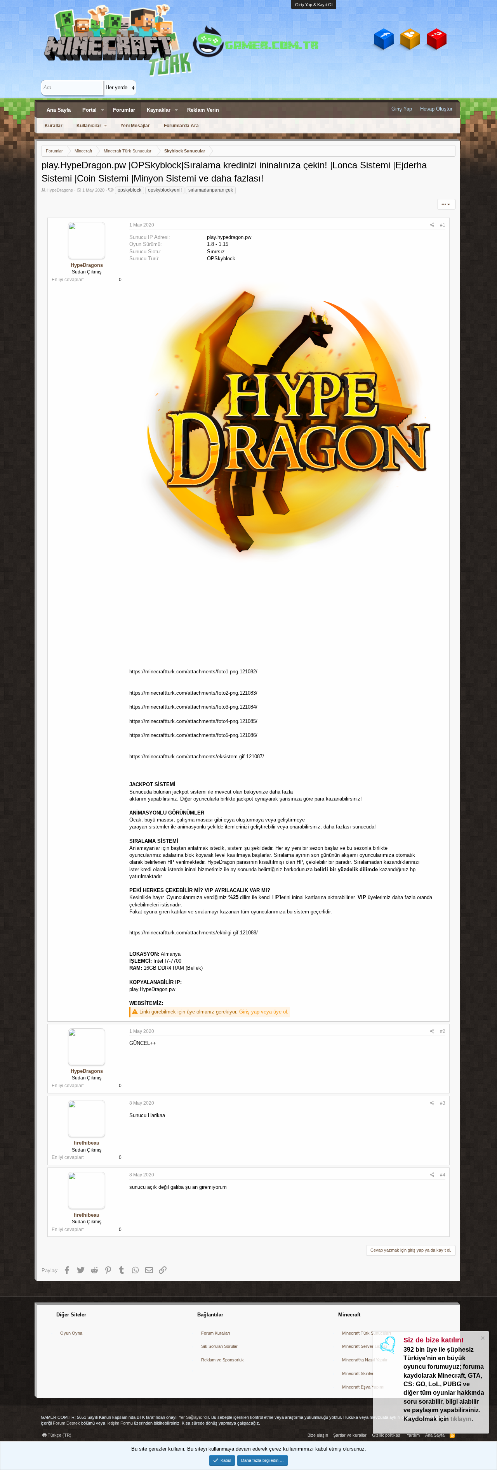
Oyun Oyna (71, 1333)
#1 (442, 225)
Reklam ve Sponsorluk (222, 1360)
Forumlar (124, 110)
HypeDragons (60, 190)
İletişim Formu (119, 1423)
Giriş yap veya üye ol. (263, 1012)
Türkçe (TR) (59, 1435)
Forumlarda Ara (181, 125)
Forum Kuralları (215, 1333)
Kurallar (54, 125)
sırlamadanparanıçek (210, 190)
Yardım (413, 1435)
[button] (102, 110)
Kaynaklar (158, 110)
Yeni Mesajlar (135, 125)
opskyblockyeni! (165, 190)
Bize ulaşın (318, 1435)
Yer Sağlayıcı (191, 1417)
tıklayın (460, 1419)
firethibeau (86, 1143)
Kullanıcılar (88, 125)
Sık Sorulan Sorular (219, 1346)
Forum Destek (66, 1423)
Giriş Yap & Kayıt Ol (313, 4)
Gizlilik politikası (386, 1435)
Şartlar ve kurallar (350, 1435)
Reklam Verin (203, 110)
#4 (442, 1175)
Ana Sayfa (59, 110)
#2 (442, 1031)
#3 (442, 1103)
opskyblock (129, 190)
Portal (89, 110)
